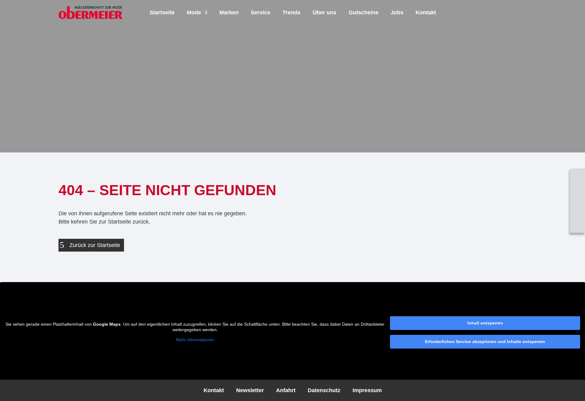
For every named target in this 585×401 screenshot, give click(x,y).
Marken (229, 12)
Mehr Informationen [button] (195, 339)
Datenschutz (324, 389)
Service (260, 12)
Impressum (367, 389)
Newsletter (250, 389)
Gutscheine (363, 12)
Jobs (397, 12)
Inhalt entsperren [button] (485, 322)
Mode (194, 12)
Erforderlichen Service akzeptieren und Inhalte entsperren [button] (485, 341)
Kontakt (426, 12)
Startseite (162, 12)
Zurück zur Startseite (94, 245)
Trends (291, 12)
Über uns (324, 12)
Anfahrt (286, 389)
